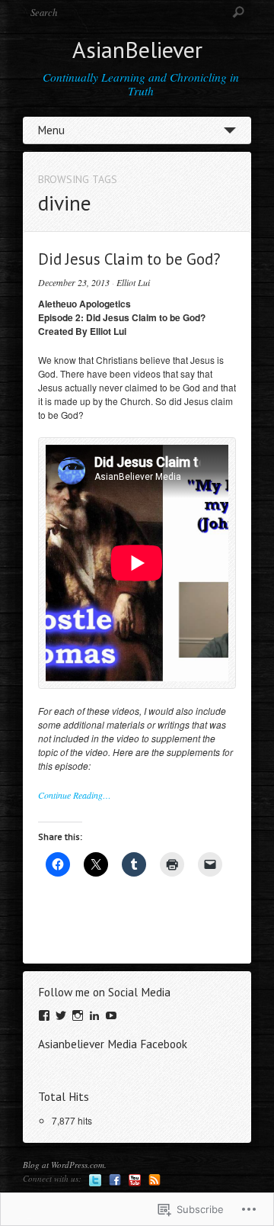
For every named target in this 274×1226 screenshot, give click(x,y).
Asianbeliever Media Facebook (112, 1043)
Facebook (115, 1180)
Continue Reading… (74, 795)
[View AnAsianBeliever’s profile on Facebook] (44, 1015)
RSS (154, 1180)
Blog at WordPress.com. (65, 1164)
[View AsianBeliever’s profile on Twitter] (61, 1015)
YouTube (135, 1180)
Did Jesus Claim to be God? (129, 259)
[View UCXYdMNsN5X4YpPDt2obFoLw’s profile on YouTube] (111, 1015)
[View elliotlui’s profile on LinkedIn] (94, 1015)
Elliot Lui (133, 282)
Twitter (95, 1180)
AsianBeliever (137, 49)
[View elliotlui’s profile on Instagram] (78, 1015)
